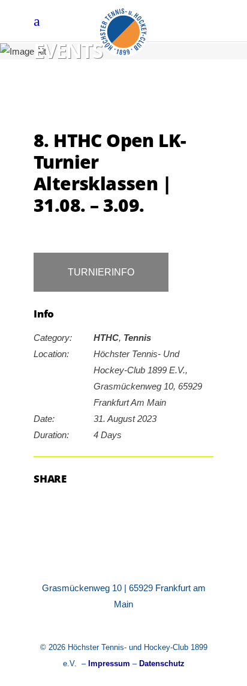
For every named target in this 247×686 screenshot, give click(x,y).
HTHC (106, 337)
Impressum (109, 663)
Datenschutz (162, 663)
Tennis (137, 337)
